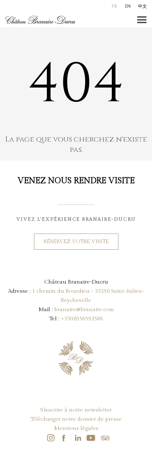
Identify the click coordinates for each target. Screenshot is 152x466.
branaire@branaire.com (84, 309)
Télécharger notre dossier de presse (76, 419)
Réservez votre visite (76, 242)
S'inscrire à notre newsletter (76, 410)
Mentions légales (76, 428)
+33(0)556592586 (82, 319)
